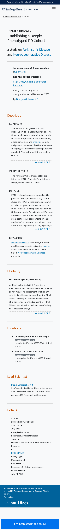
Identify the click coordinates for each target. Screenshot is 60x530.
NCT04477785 (17, 453)
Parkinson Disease (20, 242)
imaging (36, 141)
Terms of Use (9, 497)
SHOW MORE (43, 162)
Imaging (47, 246)
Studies (12, 17)
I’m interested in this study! (30, 523)
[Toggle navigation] (54, 8)
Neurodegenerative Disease (32, 54)
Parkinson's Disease (36, 49)
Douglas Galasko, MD (27, 99)
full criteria (19, 71)
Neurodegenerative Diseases (31, 252)
